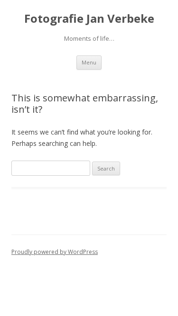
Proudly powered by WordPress (54, 252)
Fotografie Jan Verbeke (89, 18)
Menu (89, 62)
